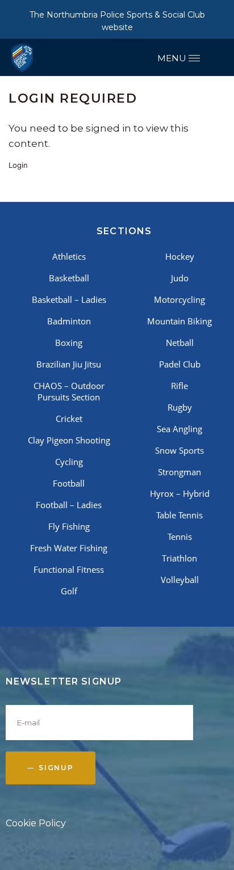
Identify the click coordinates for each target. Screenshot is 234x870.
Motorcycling (179, 299)
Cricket (69, 418)
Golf (69, 591)
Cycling (69, 461)
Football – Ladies (69, 504)
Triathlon (179, 558)
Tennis (180, 536)
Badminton (69, 321)
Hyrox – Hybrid (180, 493)
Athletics (69, 256)
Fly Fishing (69, 526)
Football (69, 483)
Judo (180, 278)
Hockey (179, 256)
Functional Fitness (69, 569)
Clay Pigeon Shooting (69, 440)
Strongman (179, 472)
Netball (180, 342)
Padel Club (179, 364)
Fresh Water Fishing (68, 548)
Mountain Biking (179, 321)
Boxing (68, 342)
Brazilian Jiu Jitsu (68, 364)
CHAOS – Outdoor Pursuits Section (69, 391)
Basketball (69, 278)
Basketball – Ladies (69, 299)
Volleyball (180, 579)
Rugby (180, 407)
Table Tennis (179, 515)
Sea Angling (179, 428)
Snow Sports (179, 450)
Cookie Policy (36, 823)
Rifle (179, 385)
